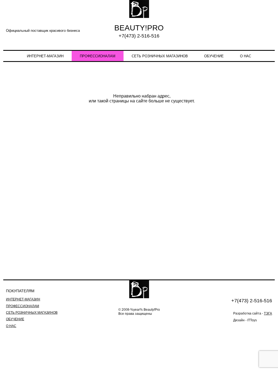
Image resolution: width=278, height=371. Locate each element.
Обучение (214, 56)
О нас (245, 56)
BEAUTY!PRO (139, 28)
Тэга (268, 313)
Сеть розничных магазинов (160, 56)
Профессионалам (97, 56)
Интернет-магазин (45, 56)
